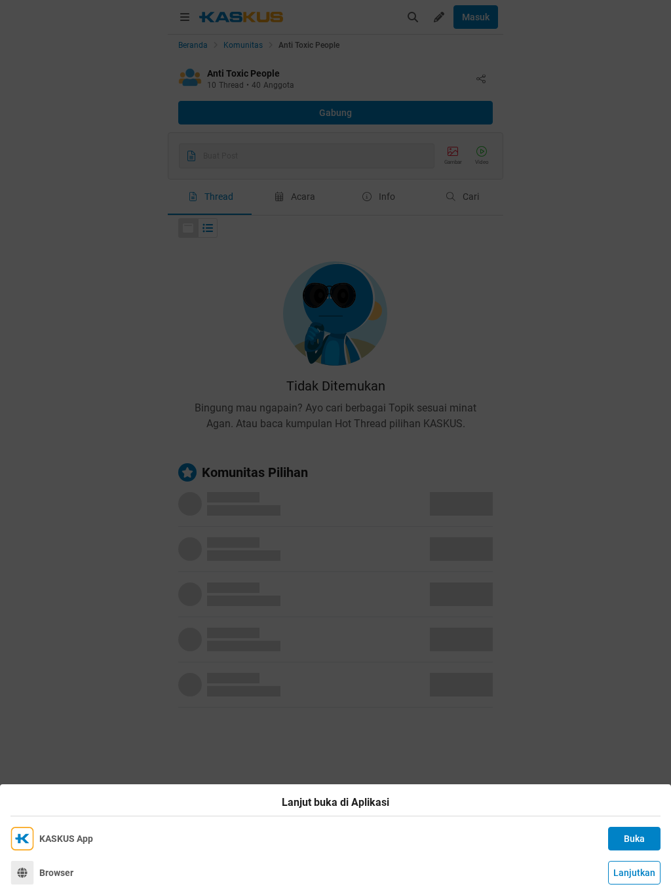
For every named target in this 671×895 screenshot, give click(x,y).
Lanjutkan (634, 872)
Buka (634, 838)
